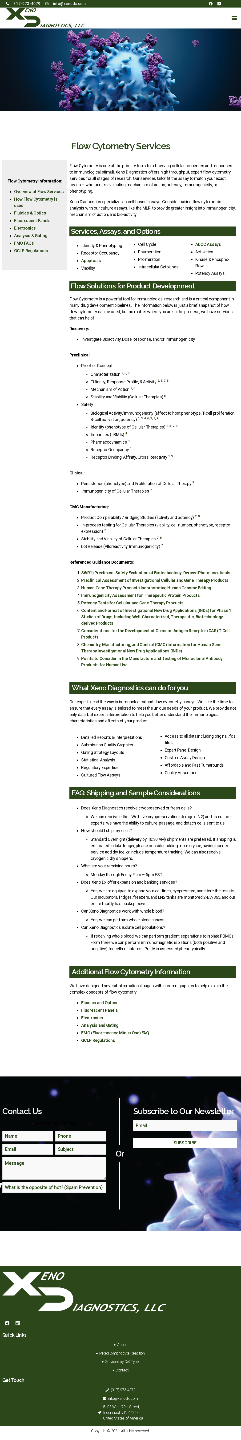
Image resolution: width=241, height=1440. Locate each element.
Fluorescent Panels (32, 220)
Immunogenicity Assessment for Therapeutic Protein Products (140, 595)
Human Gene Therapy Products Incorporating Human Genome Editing (146, 587)
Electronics (25, 228)
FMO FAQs (24, 243)
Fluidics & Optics (30, 212)
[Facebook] (210, 4)
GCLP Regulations (31, 250)
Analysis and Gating (99, 1025)
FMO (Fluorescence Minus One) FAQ (115, 1032)
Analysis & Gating (30, 235)
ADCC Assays (208, 244)
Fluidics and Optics (99, 1002)
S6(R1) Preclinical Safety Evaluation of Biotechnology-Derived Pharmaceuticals (155, 572)
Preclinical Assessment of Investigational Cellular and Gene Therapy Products (154, 580)
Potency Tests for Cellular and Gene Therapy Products (132, 602)
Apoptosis (91, 260)
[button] (234, 18)
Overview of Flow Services (39, 191)
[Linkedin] (219, 4)
